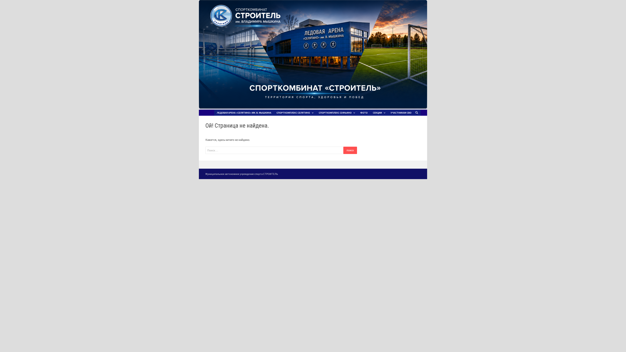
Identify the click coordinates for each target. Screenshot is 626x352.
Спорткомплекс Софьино (335, 112)
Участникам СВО (401, 112)
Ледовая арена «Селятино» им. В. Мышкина (244, 112)
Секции (377, 112)
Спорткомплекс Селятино (293, 112)
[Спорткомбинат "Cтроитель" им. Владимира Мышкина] (313, 55)
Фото (364, 112)
